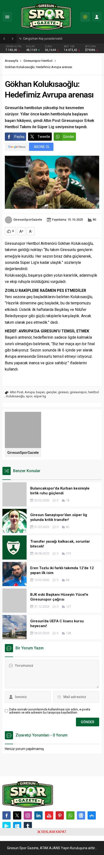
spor (29, 396)
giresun (63, 392)
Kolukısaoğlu (15, 396)
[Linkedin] (38, 815)
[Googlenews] (81, 815)
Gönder (68, 137)
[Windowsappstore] (17, 826)
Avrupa (30, 392)
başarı (40, 392)
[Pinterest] (60, 815)
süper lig (40, 396)
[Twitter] (17, 815)
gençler (51, 392)
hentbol (93, 392)
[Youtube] (49, 815)
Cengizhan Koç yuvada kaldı (42, 38)
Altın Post (16, 392)
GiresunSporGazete (27, 219)
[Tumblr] (28, 826)
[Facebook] (6, 815)
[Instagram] (28, 815)
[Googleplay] (6, 826)
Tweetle (43, 137)
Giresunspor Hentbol (37, 61)
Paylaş (19, 137)
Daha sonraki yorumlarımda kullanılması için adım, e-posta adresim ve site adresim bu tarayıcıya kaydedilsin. (49, 711)
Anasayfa (11, 61)
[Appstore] (92, 815)
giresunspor (78, 392)
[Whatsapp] (70, 815)
